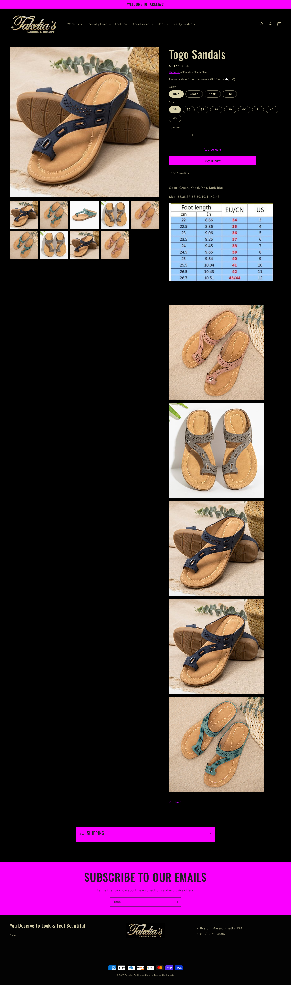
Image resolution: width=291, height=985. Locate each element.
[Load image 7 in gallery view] (54, 245)
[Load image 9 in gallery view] (115, 245)
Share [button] (178, 802)
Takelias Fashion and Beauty (139, 975)
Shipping (174, 72)
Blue (176, 94)
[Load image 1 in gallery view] (24, 215)
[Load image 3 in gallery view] (84, 215)
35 (175, 109)
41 (258, 109)
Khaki (213, 94)
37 (202, 109)
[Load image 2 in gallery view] (54, 215)
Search (15, 935)
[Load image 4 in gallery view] (115, 215)
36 (188, 109)
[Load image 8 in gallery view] (84, 245)
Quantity (174, 127)
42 (272, 109)
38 (216, 109)
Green (194, 94)
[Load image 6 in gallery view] (24, 245)
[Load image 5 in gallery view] (145, 215)
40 (244, 109)
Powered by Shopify (164, 975)
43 (175, 118)
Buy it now (212, 161)
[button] (75, 24)
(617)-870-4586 (212, 934)
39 (230, 109)
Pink (230, 94)
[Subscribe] (176, 902)
